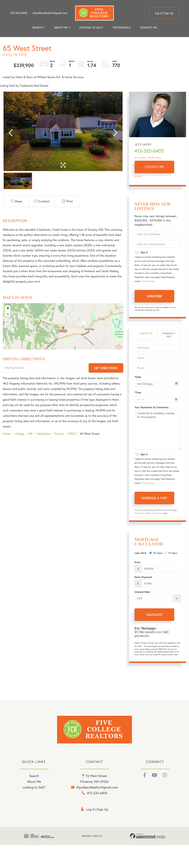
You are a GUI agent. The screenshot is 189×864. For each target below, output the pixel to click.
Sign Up (168, 13)
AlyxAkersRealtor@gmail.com (50, 13)
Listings (19, 434)
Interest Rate (142, 592)
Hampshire (43, 434)
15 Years (172, 553)
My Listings (140, 157)
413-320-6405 (18, 13)
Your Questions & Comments (152, 407)
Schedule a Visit (168, 335)
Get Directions (106, 368)
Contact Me (154, 167)
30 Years (158, 553)
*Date (138, 377)
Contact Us (145, 333)
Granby (59, 434)
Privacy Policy (147, 281)
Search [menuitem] (37, 27)
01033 (72, 434)
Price (137, 562)
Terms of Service (155, 513)
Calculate (154, 614)
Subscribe (154, 296)
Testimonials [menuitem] (121, 27)
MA (30, 434)
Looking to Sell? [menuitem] (91, 27)
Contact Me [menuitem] (148, 27)
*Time (138, 392)
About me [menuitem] (60, 27)
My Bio (138, 176)
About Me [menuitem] (34, 781)
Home (6, 434)
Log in (158, 13)
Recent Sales (154, 157)
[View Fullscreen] (8, 322)
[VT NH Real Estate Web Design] (147, 836)
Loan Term (141, 553)
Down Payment (143, 577)
